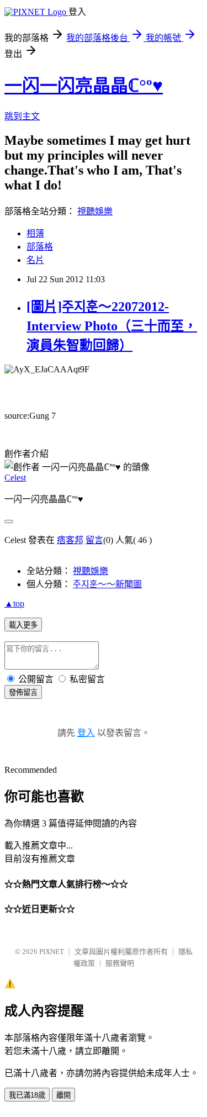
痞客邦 (70, 540)
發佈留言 (23, 692)
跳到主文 (22, 116)
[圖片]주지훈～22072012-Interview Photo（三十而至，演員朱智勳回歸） (111, 325)
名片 (35, 260)
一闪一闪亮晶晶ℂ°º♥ (83, 86)
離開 (63, 1095)
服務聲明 (119, 963)
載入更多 (23, 625)
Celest (15, 477)
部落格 (39, 246)
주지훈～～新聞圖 (107, 584)
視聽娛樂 (95, 211)
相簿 (35, 233)
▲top (14, 603)
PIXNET (51, 951)
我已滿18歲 (27, 1095)
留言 (94, 540)
